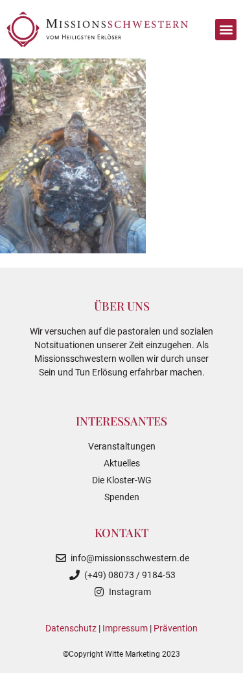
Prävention (176, 628)
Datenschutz (71, 628)
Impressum (125, 628)
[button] (226, 29)
